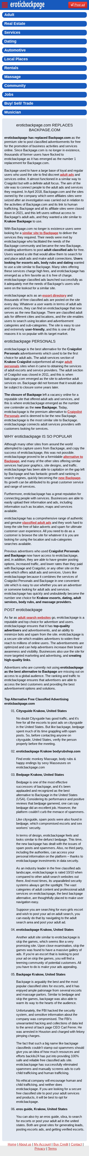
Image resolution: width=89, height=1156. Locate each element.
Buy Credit (60, 1144)
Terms (52, 1148)
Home (12, 1144)
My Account (42, 1144)
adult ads (67, 174)
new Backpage (69, 478)
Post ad (79, 4)
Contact (76, 1144)
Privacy (40, 1148)
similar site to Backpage (40, 233)
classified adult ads (36, 522)
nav (5, 5)
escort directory (54, 295)
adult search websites (34, 617)
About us (25, 1144)
